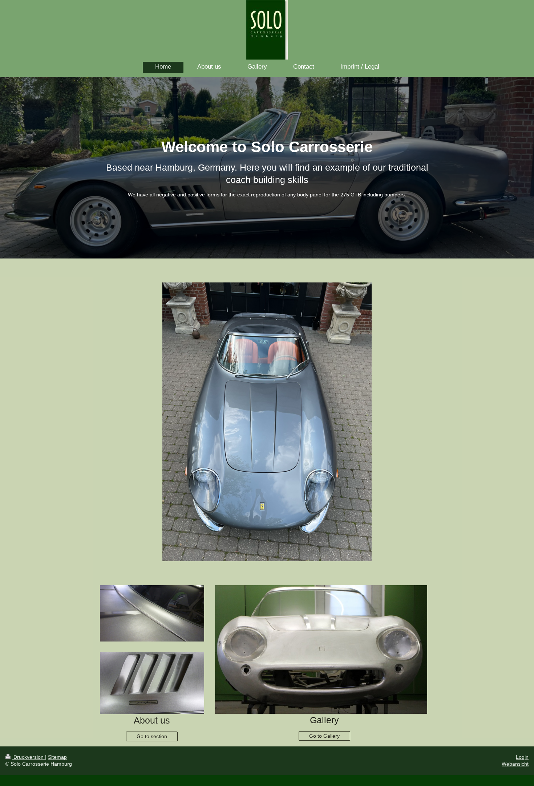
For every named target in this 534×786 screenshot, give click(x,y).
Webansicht (515, 764)
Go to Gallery (324, 736)
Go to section (152, 736)
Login (522, 757)
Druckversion (28, 757)
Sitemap (57, 757)
